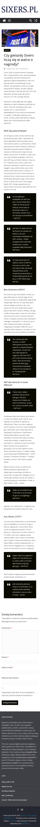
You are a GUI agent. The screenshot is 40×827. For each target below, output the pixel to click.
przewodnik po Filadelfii (10, 763)
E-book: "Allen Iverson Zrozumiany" (14, 800)
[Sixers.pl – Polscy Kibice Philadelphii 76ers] (4, 20)
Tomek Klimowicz (23, 69)
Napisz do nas (7, 786)
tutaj (21, 768)
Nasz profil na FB (8, 782)
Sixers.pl (4, 722)
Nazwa (5, 657)
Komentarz (7, 628)
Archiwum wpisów (8, 791)
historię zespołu (21, 755)
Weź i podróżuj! (7, 795)
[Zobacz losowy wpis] (35, 20)
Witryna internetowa (10, 678)
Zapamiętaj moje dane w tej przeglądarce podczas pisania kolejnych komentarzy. (18, 694)
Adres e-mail (7, 667)
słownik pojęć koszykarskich (26, 757)
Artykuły (7, 50)
